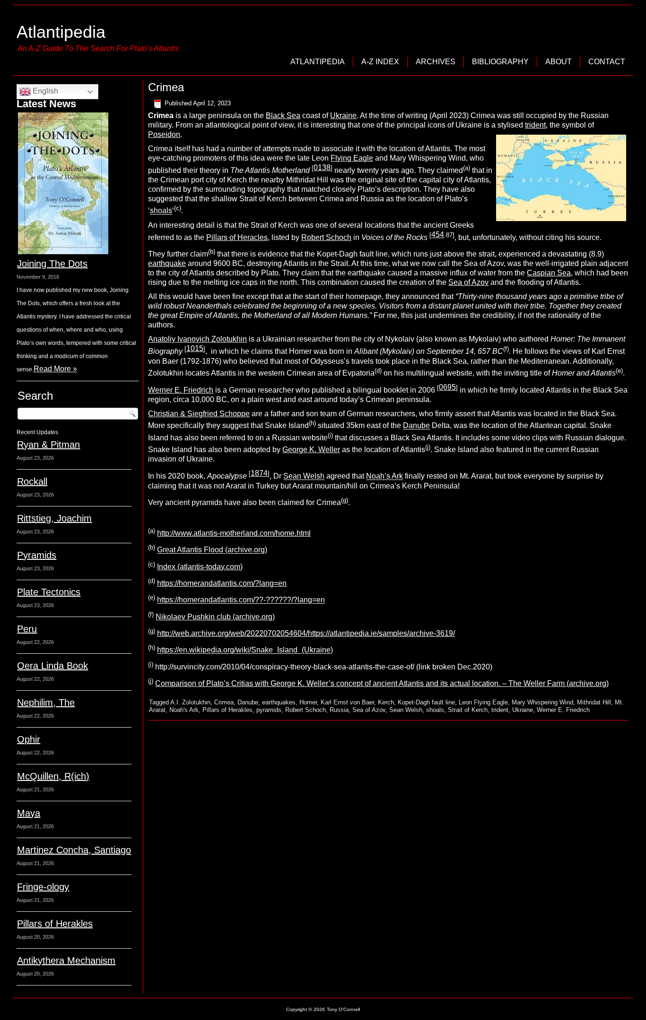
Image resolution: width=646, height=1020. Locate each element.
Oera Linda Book (52, 665)
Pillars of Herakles (55, 923)
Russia (339, 709)
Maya (28, 813)
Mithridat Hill (594, 702)
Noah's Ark (184, 709)
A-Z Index (380, 62)
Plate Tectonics (48, 592)
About (558, 62)
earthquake (167, 263)
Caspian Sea (549, 273)
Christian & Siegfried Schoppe (199, 414)
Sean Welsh (303, 476)
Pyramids (36, 555)
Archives (435, 62)
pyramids (268, 709)
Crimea (224, 702)
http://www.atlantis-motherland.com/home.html (234, 533)
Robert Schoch (326, 237)
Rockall (32, 481)
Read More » (55, 369)
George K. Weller (311, 450)
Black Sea (283, 115)
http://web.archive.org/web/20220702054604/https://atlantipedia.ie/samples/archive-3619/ (306, 633)
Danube (416, 426)
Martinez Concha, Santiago (74, 850)
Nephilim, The (46, 702)
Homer (308, 702)
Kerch (386, 702)
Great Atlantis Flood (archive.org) (212, 550)
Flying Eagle (352, 158)
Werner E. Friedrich (180, 390)
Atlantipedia (61, 32)
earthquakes (279, 702)
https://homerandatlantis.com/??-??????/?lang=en (241, 600)
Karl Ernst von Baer (347, 702)
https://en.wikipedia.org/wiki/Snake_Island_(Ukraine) (245, 650)
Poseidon (164, 134)
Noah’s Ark (384, 476)
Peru (27, 629)
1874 (259, 473)
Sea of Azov (468, 282)
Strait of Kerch (468, 709)
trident (535, 125)
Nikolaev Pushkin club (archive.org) (215, 617)
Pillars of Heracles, (238, 237)
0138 (322, 167)
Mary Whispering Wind (542, 702)
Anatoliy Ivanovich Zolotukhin (197, 339)
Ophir (28, 739)
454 (437, 235)
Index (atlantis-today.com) (200, 567)
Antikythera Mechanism (66, 960)
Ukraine (343, 115)
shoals (161, 211)
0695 (447, 387)
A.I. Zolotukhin (190, 702)
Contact (606, 62)
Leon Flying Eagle (483, 702)
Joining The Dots (52, 263)
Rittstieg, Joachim (54, 518)
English (44, 91)
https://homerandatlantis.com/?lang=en (222, 583)
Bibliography (500, 62)
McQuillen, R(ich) (53, 776)
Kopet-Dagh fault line (426, 702)
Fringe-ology (43, 887)
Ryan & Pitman (48, 444)
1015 (194, 348)
